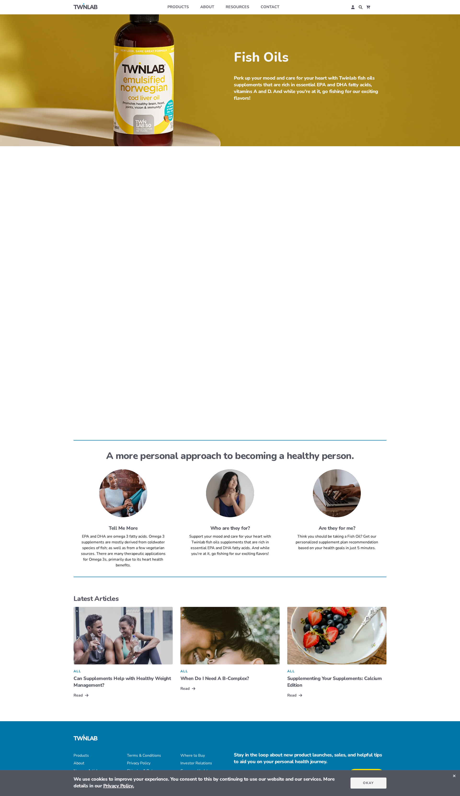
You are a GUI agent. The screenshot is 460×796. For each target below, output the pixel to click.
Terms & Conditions (144, 755)
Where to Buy (192, 755)
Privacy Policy (138, 763)
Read (78, 695)
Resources (237, 7)
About (207, 7)
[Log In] (353, 7)
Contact (270, 7)
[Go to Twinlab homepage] (86, 738)
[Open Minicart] (368, 7)
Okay (368, 783)
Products (178, 7)
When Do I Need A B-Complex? (214, 678)
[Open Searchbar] (360, 7)
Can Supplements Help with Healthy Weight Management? (122, 681)
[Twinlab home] (86, 7)
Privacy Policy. (118, 786)
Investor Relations (196, 763)
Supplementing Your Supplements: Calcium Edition (334, 681)
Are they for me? (337, 528)
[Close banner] (454, 776)
